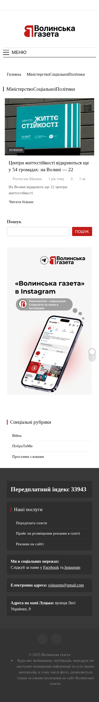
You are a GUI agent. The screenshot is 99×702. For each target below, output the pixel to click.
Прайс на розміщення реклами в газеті (48, 533)
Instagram (71, 567)
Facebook (51, 567)
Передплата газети (31, 523)
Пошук (14, 221)
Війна (17, 436)
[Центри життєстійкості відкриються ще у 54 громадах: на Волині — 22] (49, 126)
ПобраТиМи (22, 446)
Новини (16, 150)
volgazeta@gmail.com (66, 585)
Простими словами (28, 457)
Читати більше (21, 202)
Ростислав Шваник (27, 179)
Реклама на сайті (30, 544)
